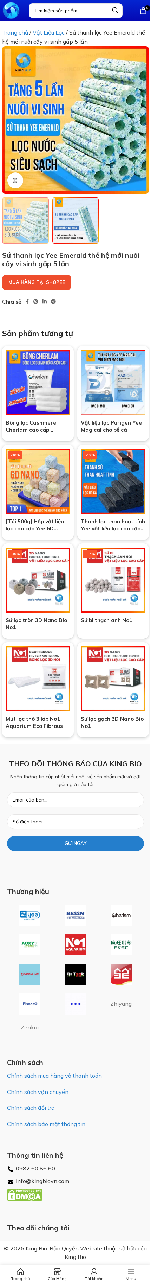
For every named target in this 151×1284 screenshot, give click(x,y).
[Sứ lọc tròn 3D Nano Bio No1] (38, 580)
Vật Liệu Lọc (49, 32)
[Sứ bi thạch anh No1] (113, 580)
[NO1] (75, 945)
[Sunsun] (121, 974)
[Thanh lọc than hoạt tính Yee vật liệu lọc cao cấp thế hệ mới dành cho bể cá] (113, 481)
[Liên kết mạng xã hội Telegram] (53, 301)
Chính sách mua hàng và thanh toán (54, 1075)
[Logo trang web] (11, 9)
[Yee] (30, 915)
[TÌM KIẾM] (115, 10)
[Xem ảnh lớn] (15, 180)
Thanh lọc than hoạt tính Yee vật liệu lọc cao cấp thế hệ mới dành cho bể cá (113, 532)
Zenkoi (30, 1027)
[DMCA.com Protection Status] (24, 1194)
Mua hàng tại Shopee (36, 282)
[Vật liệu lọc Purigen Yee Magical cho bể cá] (113, 382)
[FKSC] (121, 945)
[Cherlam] (121, 915)
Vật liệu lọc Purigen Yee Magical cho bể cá (111, 426)
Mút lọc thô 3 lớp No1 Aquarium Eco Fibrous (34, 722)
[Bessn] (75, 915)
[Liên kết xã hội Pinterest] (35, 301)
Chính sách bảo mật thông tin (46, 1123)
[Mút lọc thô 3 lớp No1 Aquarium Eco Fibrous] (38, 678)
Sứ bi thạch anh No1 (106, 620)
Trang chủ (15, 32)
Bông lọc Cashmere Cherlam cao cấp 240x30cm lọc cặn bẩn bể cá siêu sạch (38, 433)
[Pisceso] (30, 1004)
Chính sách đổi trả (31, 1107)
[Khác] (75, 1004)
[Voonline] (30, 974)
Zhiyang (121, 1003)
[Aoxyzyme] (30, 945)
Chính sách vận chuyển (37, 1091)
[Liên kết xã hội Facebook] (27, 301)
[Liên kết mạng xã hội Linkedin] (44, 301)
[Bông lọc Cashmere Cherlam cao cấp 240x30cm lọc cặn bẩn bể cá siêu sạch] (38, 382)
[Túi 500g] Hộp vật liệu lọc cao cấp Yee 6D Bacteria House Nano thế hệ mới (35, 532)
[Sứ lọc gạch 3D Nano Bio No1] (113, 678)
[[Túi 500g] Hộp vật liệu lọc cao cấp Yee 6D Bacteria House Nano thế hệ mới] (38, 481)
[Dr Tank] (75, 974)
